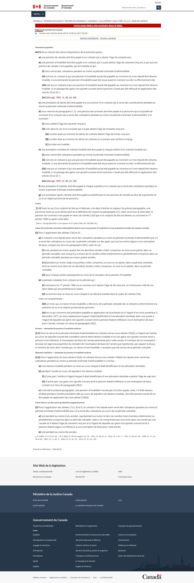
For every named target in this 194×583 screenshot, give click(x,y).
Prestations (38, 556)
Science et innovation (127, 535)
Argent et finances (83, 566)
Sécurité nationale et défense (88, 540)
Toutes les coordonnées (43, 526)
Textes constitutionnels (43, 471)
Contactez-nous (125, 477)
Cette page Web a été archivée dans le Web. (98, 25)
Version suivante (108, 38)
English (158, 2)
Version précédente (89, 38)
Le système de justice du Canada (89, 505)
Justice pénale (39, 505)
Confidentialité (106, 577)
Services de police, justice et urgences (92, 550)
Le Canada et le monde (85, 561)
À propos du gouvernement (130, 526)
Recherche (80, 477)
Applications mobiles (58, 577)
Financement (81, 500)
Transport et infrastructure (87, 556)
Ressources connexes (42, 477)
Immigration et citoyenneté (44, 540)
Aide (120, 471)
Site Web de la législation (75, 21)
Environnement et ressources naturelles (93, 535)
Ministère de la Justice (53, 21)
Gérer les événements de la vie (131, 556)
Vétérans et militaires (127, 545)
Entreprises (38, 550)
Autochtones (123, 540)
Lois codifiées (105, 21)
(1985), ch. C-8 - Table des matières (130, 21)
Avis (95, 577)
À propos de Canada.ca (80, 577)
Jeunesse (122, 550)
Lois (120, 500)
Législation (92, 21)
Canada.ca (37, 21)
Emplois (36, 535)
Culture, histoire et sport (86, 545)
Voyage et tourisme (41, 545)
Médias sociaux (39, 577)
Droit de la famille (40, 500)
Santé (35, 561)
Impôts (36, 566)
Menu (39, 13)
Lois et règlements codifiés (87, 471)
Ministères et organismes (86, 526)
